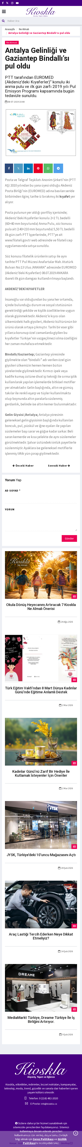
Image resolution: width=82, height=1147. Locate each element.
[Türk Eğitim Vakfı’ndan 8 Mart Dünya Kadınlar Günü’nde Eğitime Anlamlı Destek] (41, 658)
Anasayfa (10, 29)
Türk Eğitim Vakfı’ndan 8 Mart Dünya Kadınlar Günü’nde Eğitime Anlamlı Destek (41, 690)
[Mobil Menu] (4, 12)
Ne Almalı (24, 29)
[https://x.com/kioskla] (7, 3)
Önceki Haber (24, 465)
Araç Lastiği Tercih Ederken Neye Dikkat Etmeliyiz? (41, 936)
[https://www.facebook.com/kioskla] (2, 3)
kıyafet (65, 196)
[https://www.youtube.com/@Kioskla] (17, 3)
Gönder (69, 538)
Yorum (10, 509)
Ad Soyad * (12, 490)
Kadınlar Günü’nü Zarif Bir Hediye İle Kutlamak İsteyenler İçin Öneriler (41, 773)
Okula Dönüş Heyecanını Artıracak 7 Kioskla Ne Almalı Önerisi (41, 607)
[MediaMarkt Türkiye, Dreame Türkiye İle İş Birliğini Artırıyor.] (41, 987)
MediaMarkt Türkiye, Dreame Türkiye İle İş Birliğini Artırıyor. (41, 1020)
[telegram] (58, 168)
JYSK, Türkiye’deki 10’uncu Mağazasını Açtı (41, 855)
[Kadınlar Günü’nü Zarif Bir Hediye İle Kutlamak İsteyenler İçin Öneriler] (41, 741)
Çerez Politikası (43, 1139)
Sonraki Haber (58, 465)
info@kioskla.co (49, 1103)
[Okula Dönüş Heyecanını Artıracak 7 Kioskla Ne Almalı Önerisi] (41, 574)
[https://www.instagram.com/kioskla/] (12, 3)
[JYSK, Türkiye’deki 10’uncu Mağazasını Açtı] (41, 825)
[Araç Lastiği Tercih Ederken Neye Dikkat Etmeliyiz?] (41, 904)
